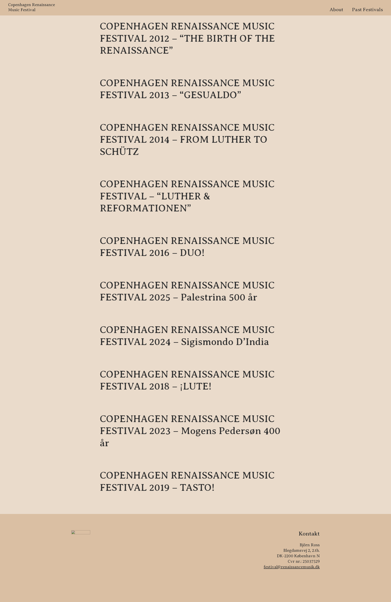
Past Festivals (367, 9)
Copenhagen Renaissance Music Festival (31, 7)
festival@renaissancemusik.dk (292, 567)
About (336, 9)
